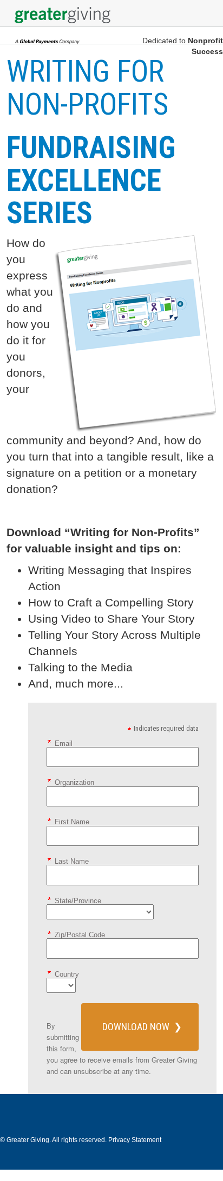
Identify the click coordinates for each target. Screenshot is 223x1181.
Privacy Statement (134, 1140)
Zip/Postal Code (80, 934)
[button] (140, 1027)
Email (64, 743)
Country (67, 974)
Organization (74, 782)
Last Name (72, 861)
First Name (72, 821)
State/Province (78, 900)
